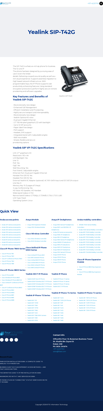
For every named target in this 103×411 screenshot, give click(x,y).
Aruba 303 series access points (11, 230)
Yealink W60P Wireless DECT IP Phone (39, 289)
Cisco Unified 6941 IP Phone (35, 262)
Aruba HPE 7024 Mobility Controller (90, 240)
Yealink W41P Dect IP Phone (36, 279)
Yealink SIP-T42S (58, 310)
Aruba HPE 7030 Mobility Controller (90, 242)
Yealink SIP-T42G (58, 308)
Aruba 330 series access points (11, 235)
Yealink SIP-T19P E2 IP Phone (88, 298)
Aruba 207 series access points (11, 225)
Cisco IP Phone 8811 (8, 275)
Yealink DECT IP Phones (60, 286)
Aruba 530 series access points (11, 242)
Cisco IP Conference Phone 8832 (12, 287)
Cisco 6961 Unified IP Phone (35, 267)
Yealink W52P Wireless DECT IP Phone (39, 281)
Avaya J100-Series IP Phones (62, 252)
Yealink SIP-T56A (32, 305)
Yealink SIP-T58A (32, 310)
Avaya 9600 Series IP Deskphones (63, 240)
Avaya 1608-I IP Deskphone (61, 235)
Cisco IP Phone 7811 (8, 253)
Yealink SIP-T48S (58, 320)
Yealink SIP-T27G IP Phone (87, 308)
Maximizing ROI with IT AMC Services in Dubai (17, 376)
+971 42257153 (93, 3)
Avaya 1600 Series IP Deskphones (63, 225)
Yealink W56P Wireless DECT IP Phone (39, 286)
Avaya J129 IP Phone (59, 255)
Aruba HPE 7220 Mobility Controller (90, 250)
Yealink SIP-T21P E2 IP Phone (88, 300)
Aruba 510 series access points (11, 240)
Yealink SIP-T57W (32, 308)
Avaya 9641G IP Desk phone (61, 250)
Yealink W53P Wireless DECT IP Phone (39, 284)
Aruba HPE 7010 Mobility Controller (89, 237)
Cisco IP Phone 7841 (8, 261)
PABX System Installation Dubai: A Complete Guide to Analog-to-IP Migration (21, 362)
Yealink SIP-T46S (58, 315)
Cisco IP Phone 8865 (8, 300)
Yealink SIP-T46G (58, 313)
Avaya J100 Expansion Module (36, 225)
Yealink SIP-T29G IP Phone (87, 310)
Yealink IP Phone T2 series (61, 279)
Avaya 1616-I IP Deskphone (61, 237)
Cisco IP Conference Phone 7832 (12, 258)
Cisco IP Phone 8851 (8, 295)
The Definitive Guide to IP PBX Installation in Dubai (20, 373)
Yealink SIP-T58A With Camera (36, 315)
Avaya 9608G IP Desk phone (62, 242)
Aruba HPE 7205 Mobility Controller (90, 245)
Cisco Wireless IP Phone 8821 (11, 277)
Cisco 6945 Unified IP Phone (36, 265)
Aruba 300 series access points (11, 227)
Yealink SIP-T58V (32, 318)
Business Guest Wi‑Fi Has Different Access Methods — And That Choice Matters (23, 368)
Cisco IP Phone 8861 (8, 297)
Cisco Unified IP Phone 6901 (36, 255)
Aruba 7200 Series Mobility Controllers (90, 230)
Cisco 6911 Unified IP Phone (35, 257)
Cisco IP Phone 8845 (8, 292)
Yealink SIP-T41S (58, 305)
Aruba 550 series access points (11, 245)
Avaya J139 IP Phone (59, 257)
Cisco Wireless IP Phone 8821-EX (12, 280)
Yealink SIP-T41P (58, 303)
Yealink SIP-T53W (32, 303)
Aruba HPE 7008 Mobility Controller (90, 235)
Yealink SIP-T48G (58, 318)
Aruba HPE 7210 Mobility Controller (89, 247)
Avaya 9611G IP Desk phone (61, 245)
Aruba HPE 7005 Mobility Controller (90, 232)
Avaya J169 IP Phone (59, 260)
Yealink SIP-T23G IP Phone (87, 305)
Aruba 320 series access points (11, 232)
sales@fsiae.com (59, 351)
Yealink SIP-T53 (32, 300)
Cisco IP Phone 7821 (8, 256)
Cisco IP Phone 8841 (8, 290)
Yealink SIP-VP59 (32, 320)
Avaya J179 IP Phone (59, 262)
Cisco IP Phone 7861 (8, 263)
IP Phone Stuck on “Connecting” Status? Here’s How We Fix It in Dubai (23, 381)
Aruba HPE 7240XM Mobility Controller (91, 252)
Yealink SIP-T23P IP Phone (87, 303)
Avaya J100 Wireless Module (36, 227)
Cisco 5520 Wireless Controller (36, 241)
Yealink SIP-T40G (58, 298)
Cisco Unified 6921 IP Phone (35, 260)
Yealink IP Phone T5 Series (61, 284)
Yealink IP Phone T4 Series (61, 281)
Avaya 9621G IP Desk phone (61, 247)
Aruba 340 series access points (11, 237)
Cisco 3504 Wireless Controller (36, 238)
